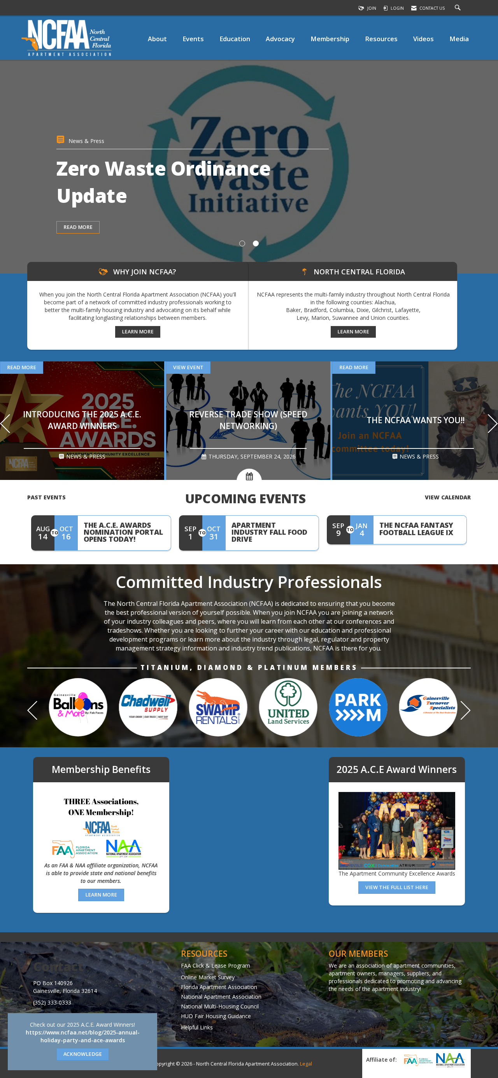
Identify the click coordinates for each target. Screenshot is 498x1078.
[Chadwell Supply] (74, 707)
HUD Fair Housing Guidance (216, 1016)
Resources (381, 38)
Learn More (138, 331)
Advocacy (280, 38)
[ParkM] (284, 707)
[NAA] (450, 1060)
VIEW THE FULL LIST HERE (396, 887)
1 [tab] (242, 243)
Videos (423, 38)
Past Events (46, 497)
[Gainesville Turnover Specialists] (354, 707)
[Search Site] (458, 8)
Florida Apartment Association (219, 987)
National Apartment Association (221, 996)
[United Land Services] (214, 707)
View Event (78, 254)
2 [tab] (256, 243)
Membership (329, 38)
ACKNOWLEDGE (82, 1054)
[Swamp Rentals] (144, 707)
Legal (306, 1064)
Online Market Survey (208, 977)
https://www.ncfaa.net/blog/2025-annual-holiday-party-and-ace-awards (83, 1036)
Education (234, 38)
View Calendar (448, 497)
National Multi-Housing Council (220, 1006)
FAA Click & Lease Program (215, 965)
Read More (21, 367)
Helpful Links (197, 1027)
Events (193, 38)
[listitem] (249, 167)
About (157, 38)
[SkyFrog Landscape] (424, 707)
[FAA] (417, 1060)
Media (459, 38)
